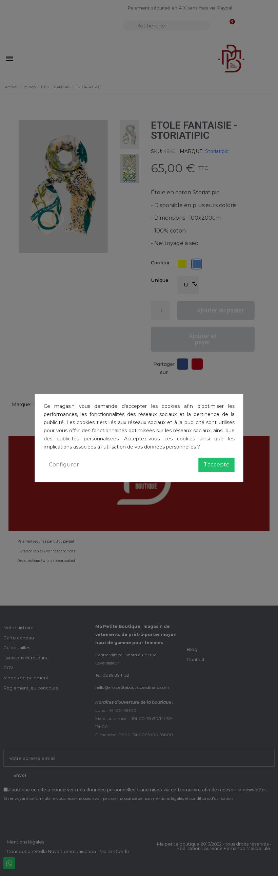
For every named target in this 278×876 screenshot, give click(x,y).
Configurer (64, 464)
